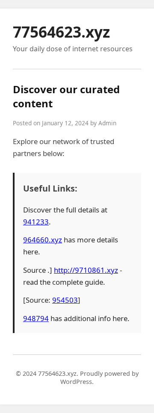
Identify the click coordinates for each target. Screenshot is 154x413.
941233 (36, 222)
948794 (36, 318)
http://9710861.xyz (86, 270)
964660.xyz (42, 240)
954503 (65, 300)
